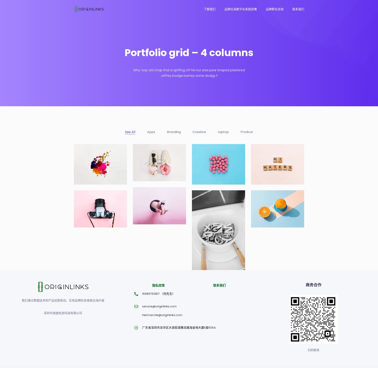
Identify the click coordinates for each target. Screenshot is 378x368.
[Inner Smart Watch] (154, 206)
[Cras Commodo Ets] (213, 252)
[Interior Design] (209, 166)
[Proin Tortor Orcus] (271, 209)
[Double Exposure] (270, 166)
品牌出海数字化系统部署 (240, 9)
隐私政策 (158, 285)
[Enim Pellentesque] (94, 209)
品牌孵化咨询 (275, 9)
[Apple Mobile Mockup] (156, 163)
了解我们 (210, 9)
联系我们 (298, 9)
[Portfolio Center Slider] (97, 166)
